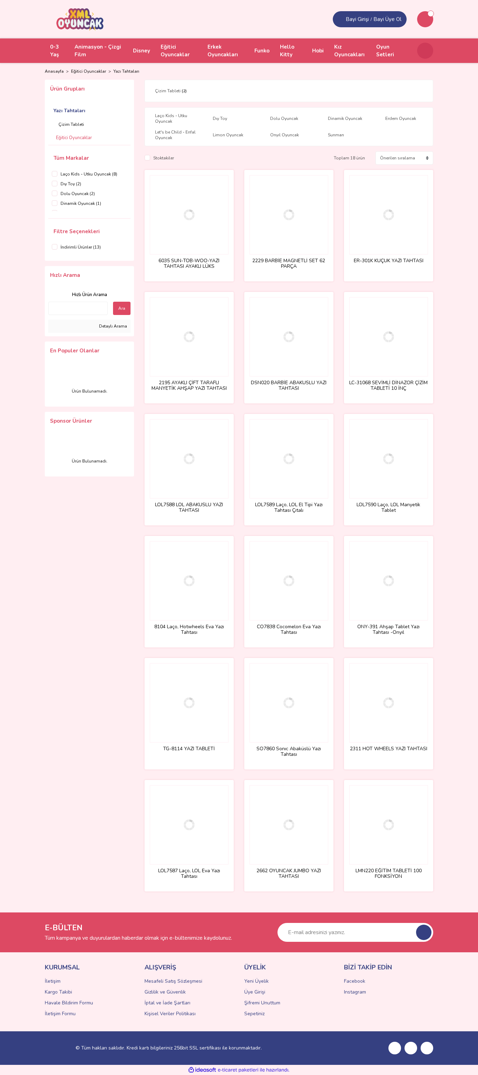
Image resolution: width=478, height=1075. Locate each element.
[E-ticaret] (238, 1070)
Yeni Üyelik (256, 981)
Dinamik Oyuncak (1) (81, 203)
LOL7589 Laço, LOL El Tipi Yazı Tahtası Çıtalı (289, 507)
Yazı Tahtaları (126, 71)
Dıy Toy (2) (71, 184)
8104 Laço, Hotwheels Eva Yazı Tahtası (189, 629)
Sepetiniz (254, 1013)
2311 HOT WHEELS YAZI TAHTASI (388, 749)
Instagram (355, 992)
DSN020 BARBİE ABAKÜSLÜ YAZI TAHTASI (288, 385)
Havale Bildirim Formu (69, 1002)
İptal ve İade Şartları (167, 1002)
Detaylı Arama (112, 326)
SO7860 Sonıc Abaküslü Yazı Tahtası (288, 751)
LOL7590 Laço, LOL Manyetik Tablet (388, 507)
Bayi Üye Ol (387, 19)
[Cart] (425, 19)
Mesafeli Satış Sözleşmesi (173, 981)
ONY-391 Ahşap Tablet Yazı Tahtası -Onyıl (388, 629)
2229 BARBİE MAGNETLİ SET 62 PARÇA (288, 263)
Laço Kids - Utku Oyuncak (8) (89, 174)
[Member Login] (340, 19)
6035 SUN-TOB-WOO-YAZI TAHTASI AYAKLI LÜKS (189, 263)
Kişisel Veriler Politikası (170, 1013)
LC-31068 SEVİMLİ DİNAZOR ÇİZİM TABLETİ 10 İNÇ (388, 385)
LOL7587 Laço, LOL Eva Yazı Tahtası (189, 873)
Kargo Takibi (58, 992)
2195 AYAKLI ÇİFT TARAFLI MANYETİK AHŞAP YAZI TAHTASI (189, 385)
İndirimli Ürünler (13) (81, 247)
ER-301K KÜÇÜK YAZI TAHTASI (388, 261)
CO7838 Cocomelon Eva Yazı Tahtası (289, 629)
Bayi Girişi (357, 19)
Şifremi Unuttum (262, 1002)
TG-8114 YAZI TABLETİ (189, 749)
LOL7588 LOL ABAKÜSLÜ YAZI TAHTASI (189, 507)
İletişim (53, 981)
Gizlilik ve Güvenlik (165, 992)
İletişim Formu (60, 1013)
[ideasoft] (202, 1070)
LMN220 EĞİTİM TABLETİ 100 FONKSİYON (389, 873)
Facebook (354, 981)
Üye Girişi (254, 992)
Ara (121, 308)
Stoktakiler (163, 158)
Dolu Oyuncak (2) (78, 193)
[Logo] (80, 19)
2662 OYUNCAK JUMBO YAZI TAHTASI (288, 873)
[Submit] (423, 932)
